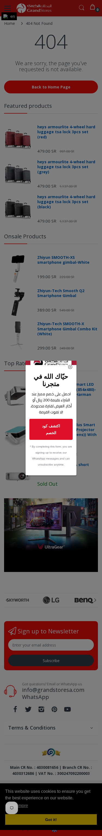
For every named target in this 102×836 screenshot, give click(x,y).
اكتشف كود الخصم (51, 429)
